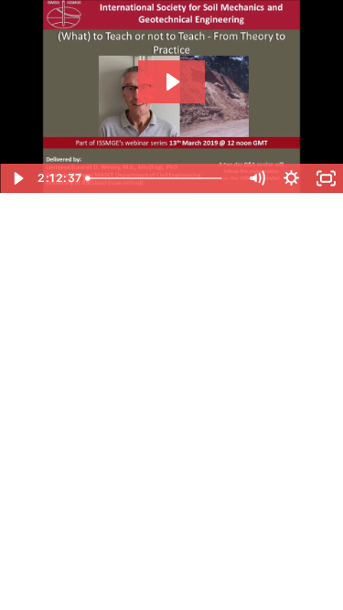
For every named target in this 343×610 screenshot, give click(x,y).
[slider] (160, 178)
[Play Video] (17, 178)
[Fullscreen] (325, 178)
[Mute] (256, 178)
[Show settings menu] (290, 178)
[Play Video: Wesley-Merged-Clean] (171, 81)
